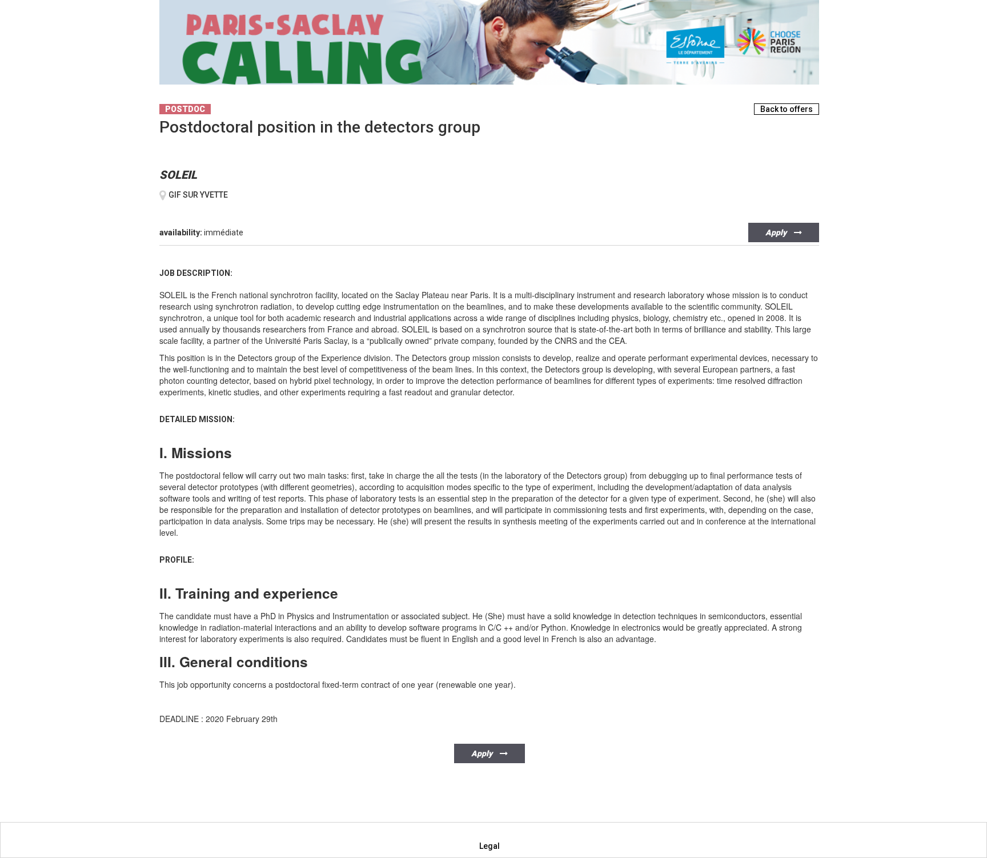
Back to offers (786, 109)
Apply (776, 232)
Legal (489, 846)
